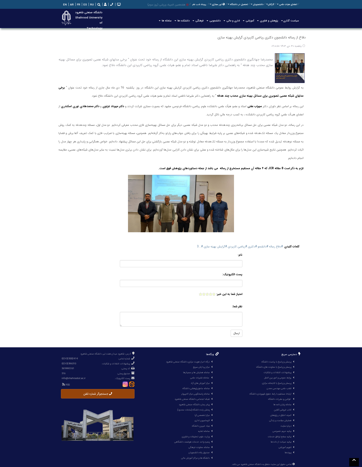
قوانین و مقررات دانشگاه (279, 399)
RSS (67, 385)
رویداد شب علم (199, 4)
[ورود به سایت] (105, 4)
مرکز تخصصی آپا (202, 415)
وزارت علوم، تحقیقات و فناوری (196, 436)
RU (91, 5)
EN (64, 5)
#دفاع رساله (276, 246)
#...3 (200, 246)
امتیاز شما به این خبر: (229, 294)
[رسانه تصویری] (118, 5)
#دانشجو (262, 246)
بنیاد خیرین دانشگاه (201, 426)
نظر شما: (237, 306)
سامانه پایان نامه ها (282, 404)
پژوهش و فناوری (268, 21)
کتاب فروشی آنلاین (282, 410)
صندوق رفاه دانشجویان (199, 452)
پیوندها (288, 452)
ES (85, 5)
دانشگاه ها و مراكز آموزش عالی (195, 458)
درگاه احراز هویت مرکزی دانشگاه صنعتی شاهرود (188, 362)
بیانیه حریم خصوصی (282, 431)
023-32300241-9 (70, 359)
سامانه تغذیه (204, 431)
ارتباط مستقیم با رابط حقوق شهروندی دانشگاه (270, 394)
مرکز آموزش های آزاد (200, 383)
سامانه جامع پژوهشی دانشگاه (196, 388)
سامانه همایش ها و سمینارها (196, 372)
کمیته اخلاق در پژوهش (280, 415)
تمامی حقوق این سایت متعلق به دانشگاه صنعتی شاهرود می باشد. (261, 464)
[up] (354, 462)
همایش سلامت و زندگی (280, 420)
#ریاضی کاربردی (237, 246)
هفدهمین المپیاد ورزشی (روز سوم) (166, 5)
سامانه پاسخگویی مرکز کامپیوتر (195, 394)
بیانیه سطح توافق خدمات (279, 436)
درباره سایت (286, 426)
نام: (240, 255)
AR (71, 5)
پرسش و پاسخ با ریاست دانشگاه (276, 362)
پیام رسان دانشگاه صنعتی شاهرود (194, 404)
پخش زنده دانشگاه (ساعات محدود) (193, 410)
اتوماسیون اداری (202, 420)
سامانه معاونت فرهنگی (199, 447)
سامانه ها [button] (166, 21)
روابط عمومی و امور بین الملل (277, 378)
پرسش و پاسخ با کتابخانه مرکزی (276, 383)
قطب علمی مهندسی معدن (279, 388)
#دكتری (252, 246)
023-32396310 (69, 364)
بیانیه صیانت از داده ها (281, 442)
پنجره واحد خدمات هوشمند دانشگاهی (192, 442)
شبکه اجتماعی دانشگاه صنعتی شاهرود (192, 399)
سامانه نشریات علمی (200, 378)
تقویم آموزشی (285, 447)
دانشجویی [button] (215, 21)
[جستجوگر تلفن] (111, 5)
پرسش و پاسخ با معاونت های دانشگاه (273, 367)
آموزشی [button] (249, 21)
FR (78, 5)
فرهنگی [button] (199, 21)
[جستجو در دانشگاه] (99, 4)
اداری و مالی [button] (233, 21)
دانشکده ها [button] (183, 21)
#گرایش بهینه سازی (215, 246)
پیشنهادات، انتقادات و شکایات (277, 372)
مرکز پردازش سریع (201, 367)
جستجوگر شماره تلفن (96, 394)
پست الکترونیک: (232, 274)
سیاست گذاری (291, 21)
